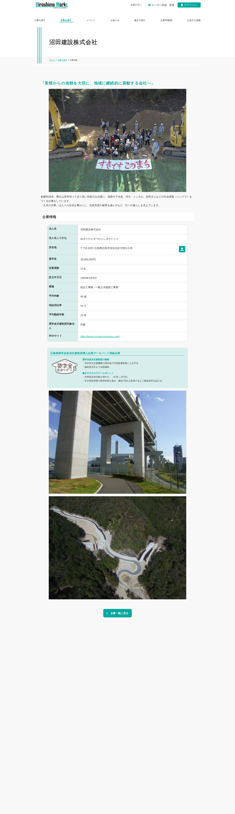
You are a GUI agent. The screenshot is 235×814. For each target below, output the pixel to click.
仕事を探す (40, 20)
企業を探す (66, 20)
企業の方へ (136, 5)
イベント (90, 20)
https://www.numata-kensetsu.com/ (100, 336)
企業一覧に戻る (119, 613)
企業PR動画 (166, 20)
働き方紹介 (139, 20)
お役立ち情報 (194, 20)
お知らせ (114, 20)
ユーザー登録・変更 (162, 5)
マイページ (190, 5)
